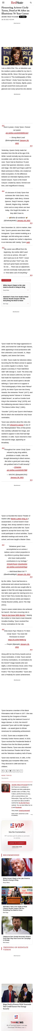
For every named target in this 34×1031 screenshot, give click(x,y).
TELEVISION (4, 778)
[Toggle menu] (3, 2)
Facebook (18, 807)
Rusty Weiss (6, 882)
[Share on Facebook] (10, 771)
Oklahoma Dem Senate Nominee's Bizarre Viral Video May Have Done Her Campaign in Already (17, 938)
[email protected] (24, 810)
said (28, 242)
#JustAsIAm (22, 564)
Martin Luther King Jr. (19, 519)
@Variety (17, 467)
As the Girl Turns (24, 803)
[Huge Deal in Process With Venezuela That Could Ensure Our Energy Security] (17, 993)
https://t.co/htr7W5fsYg (17, 640)
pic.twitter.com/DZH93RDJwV (17, 133)
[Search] (31, 2)
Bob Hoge (5, 912)
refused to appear (17, 425)
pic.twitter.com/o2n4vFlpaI (17, 567)
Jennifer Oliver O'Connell (9, 17)
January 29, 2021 (23, 220)
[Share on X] (2, 771)
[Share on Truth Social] (6, 771)
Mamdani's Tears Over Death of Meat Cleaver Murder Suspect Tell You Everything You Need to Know (15, 908)
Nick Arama (6, 942)
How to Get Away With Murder (13, 615)
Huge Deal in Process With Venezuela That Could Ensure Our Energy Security (17, 1006)
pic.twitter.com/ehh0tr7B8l (17, 470)
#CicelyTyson (12, 564)
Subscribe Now (17, 846)
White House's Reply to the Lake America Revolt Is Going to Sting (16, 879)
